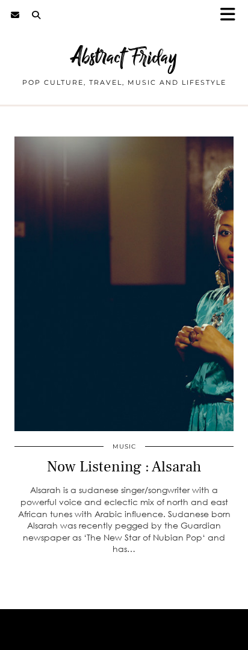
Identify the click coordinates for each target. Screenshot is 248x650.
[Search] (36, 15)
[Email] (15, 15)
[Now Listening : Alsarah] (124, 283)
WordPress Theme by (124, 636)
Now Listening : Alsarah (124, 466)
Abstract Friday (124, 57)
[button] (231, 15)
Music (124, 446)
